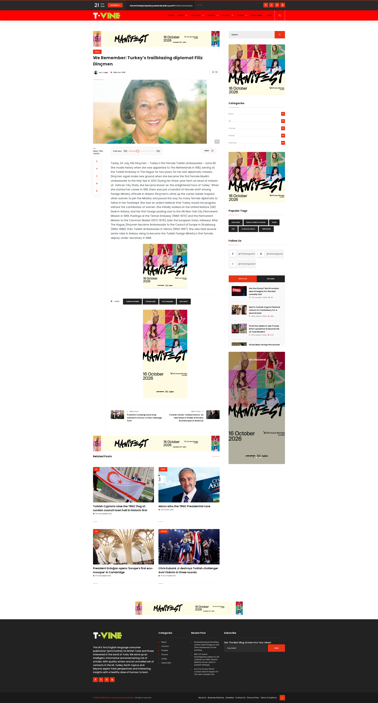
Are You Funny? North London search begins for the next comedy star (264, 291)
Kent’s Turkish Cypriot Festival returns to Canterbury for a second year (264, 310)
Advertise (230, 697)
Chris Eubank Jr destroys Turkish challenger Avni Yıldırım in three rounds (188, 570)
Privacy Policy (253, 697)
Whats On (242, 279)
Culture (196, 15)
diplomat (184, 301)
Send (276, 648)
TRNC (163, 469)
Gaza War (236, 222)
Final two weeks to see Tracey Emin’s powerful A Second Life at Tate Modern (264, 328)
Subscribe (256, 15)
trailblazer (150, 301)
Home (171, 15)
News (181, 15)
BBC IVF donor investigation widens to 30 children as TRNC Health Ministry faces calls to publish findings (206, 659)
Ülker (274, 222)
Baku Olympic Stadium (255, 222)
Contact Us (240, 697)
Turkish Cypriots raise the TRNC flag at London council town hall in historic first (120, 508)
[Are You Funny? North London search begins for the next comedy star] (239, 291)
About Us (202, 697)
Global (164, 531)
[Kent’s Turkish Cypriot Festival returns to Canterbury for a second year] (239, 310)
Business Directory (216, 697)
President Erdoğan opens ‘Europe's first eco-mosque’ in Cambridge (123, 570)
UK (96, 469)
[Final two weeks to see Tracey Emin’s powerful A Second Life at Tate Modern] (239, 328)
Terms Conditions (269, 697)
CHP (233, 229)
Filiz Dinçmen (167, 301)
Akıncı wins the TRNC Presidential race (184, 506)
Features (233, 142)
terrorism (266, 229)
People (211, 15)
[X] (271, 5)
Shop (269, 15)
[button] (253, 457)
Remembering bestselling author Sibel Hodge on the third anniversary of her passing (206, 646)
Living (240, 15)
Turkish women (132, 301)
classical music (248, 229)
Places (226, 15)
